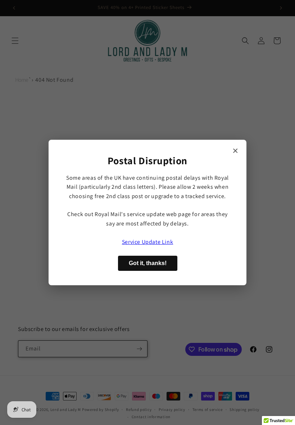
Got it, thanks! (148, 263)
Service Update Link (147, 242)
